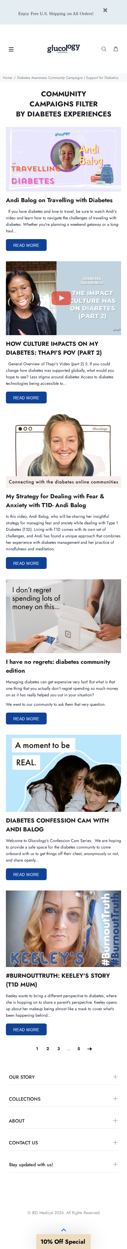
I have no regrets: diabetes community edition (58, 666)
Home (7, 77)
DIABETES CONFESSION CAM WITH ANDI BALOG (57, 825)
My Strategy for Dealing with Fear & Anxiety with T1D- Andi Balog (55, 501)
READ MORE (26, 245)
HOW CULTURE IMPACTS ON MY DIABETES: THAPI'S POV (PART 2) (54, 348)
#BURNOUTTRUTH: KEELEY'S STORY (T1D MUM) (58, 980)
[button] (63, 1241)
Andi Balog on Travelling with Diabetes (59, 200)
